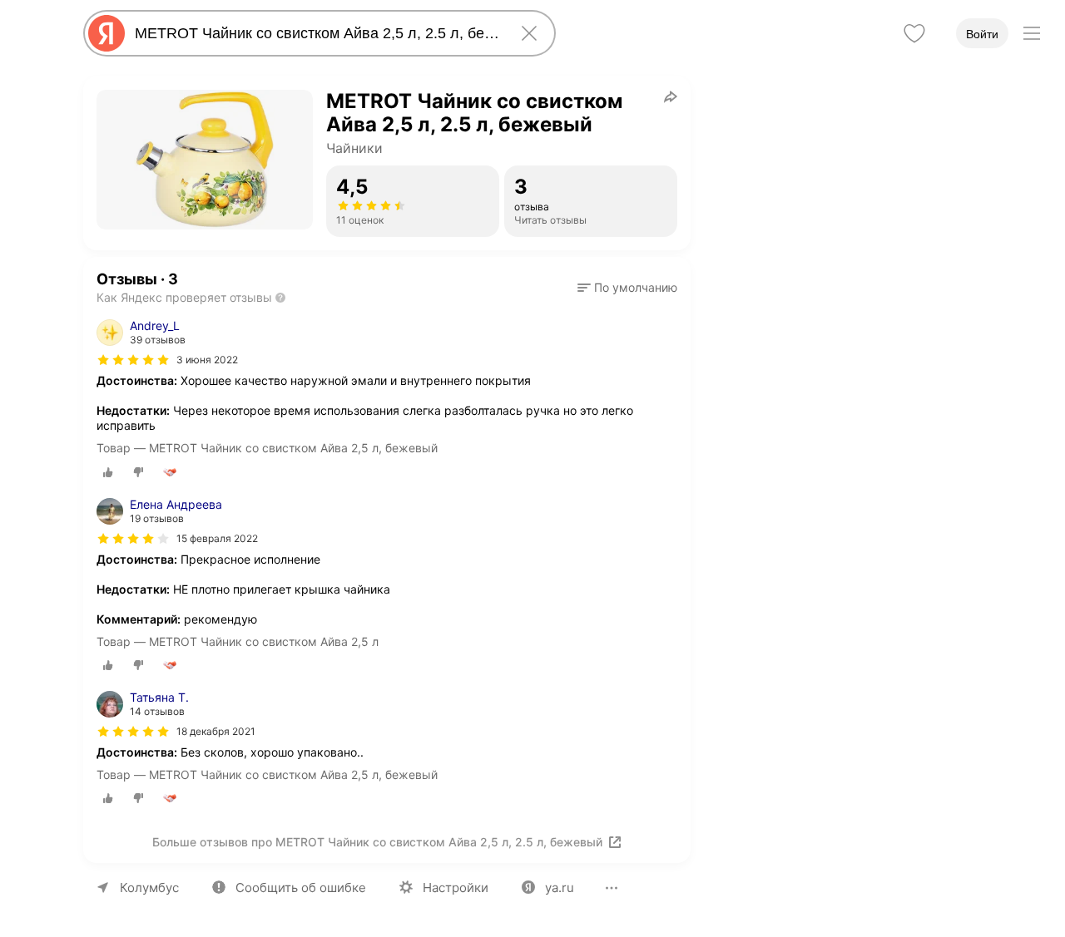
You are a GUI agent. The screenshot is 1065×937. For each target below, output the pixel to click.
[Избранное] (914, 33)
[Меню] (1031, 33)
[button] (627, 287)
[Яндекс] (106, 33)
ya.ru (559, 887)
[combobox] (316, 33)
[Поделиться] (670, 96)
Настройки (455, 887)
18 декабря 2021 (215, 731)
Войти (982, 34)
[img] (133, 360)
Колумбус (149, 887)
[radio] (108, 472)
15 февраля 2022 (217, 538)
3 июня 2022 (207, 359)
